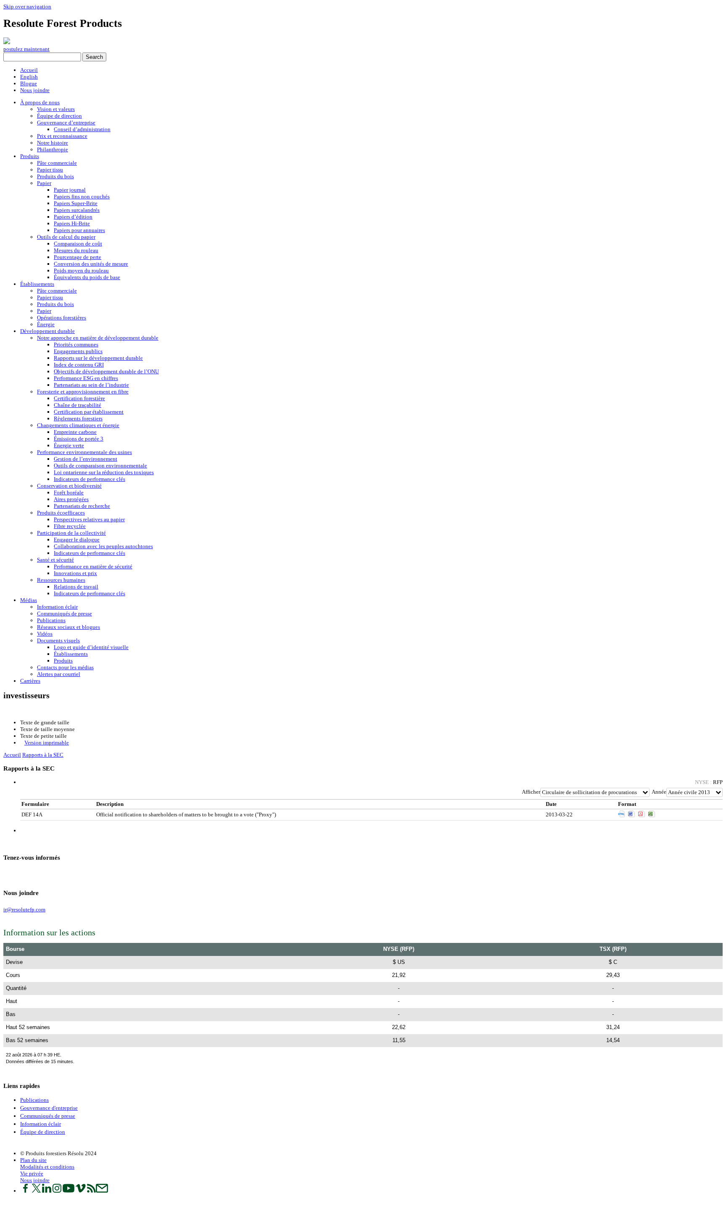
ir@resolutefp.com (24, 909)
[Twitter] (9, 874)
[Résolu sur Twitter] (36, 1191)
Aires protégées (71, 499)
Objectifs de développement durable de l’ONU (106, 371)
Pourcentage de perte (77, 257)
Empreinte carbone (75, 432)
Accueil (29, 70)
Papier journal (70, 190)
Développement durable (47, 331)
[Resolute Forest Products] (6, 42)
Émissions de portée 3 (78, 439)
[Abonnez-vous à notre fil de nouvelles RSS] (91, 1191)
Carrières (30, 681)
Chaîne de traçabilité (77, 405)
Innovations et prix (75, 573)
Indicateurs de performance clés (89, 479)
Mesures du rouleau (76, 250)
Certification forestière (79, 398)
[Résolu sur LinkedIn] (46, 1191)
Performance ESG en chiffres (86, 378)
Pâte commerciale (57, 163)
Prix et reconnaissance (62, 136)
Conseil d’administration (82, 129)
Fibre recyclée (70, 526)
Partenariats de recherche (82, 506)
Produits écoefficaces (61, 513)
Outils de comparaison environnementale (100, 465)
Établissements (37, 284)
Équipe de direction (59, 116)
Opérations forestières (61, 317)
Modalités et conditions (47, 1167)
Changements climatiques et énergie (78, 425)
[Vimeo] (25, 874)
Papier (44, 183)
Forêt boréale (69, 492)
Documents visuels (58, 640)
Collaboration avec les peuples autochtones (103, 546)
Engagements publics (78, 351)
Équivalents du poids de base (87, 277)
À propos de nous (40, 102)
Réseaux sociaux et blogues (68, 627)
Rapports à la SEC (42, 755)
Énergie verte (69, 445)
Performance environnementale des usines (84, 452)
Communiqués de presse (64, 613)
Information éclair (57, 607)
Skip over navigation (27, 6)
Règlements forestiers (78, 418)
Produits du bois (55, 176)
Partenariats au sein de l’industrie (91, 385)
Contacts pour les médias (65, 667)
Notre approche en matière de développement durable (97, 338)
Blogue (28, 83)
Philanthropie (52, 149)
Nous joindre (35, 90)
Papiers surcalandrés (77, 210)
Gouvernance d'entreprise (49, 1108)
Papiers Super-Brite (75, 203)
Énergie (46, 324)
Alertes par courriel (58, 674)
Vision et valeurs (56, 109)
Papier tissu (50, 169)
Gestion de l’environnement (85, 459)
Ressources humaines (61, 580)
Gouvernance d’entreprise (66, 122)
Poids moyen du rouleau (81, 270)
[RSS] (30, 874)
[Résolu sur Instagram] (57, 1191)
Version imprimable (46, 742)
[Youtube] (21, 874)
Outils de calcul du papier (66, 237)
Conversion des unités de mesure (91, 264)
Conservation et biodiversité (69, 486)
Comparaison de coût (78, 243)
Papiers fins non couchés (82, 196)
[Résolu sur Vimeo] (81, 1191)
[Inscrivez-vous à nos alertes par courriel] (102, 1191)
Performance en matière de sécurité (93, 566)
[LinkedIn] (13, 874)
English (29, 77)
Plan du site (33, 1160)
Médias (28, 600)
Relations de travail (76, 586)
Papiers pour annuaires (79, 230)
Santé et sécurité (55, 560)
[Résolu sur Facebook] (25, 1191)
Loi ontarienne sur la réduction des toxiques (104, 472)
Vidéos (45, 634)
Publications (51, 620)
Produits (29, 156)
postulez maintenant (26, 49)
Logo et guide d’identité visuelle (91, 647)
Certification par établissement (89, 412)
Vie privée (31, 1173)
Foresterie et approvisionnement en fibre (83, 391)
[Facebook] (4, 874)
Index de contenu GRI (79, 365)
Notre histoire (52, 143)
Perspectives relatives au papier (89, 519)
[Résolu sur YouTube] (68, 1191)
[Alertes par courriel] (34, 874)
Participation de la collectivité (71, 533)
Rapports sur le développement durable (98, 358)
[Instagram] (17, 874)
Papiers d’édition (73, 217)
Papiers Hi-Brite (72, 223)
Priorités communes (76, 344)
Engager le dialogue (77, 539)
